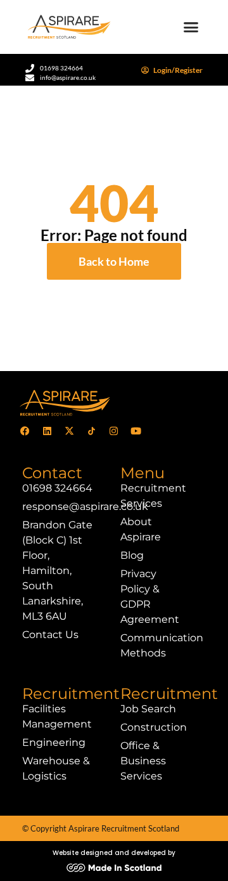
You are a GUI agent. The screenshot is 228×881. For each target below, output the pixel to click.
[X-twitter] (69, 430)
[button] (191, 27)
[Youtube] (135, 430)
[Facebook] (24, 430)
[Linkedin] (46, 430)
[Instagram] (113, 430)
